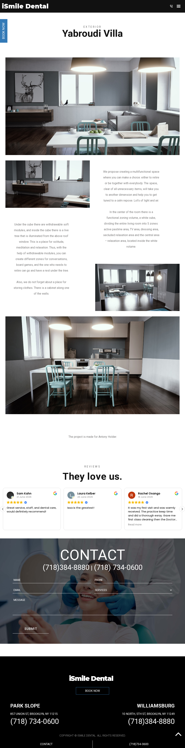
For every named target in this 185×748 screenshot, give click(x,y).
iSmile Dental (91, 678)
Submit (30, 629)
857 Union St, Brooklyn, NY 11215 (34, 714)
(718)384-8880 (66, 567)
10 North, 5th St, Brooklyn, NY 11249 (148, 714)
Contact (46, 744)
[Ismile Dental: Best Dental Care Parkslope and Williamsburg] (25, 7)
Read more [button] (135, 524)
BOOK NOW (92, 691)
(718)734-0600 (139, 744)
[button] (182, 509)
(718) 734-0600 (118, 567)
